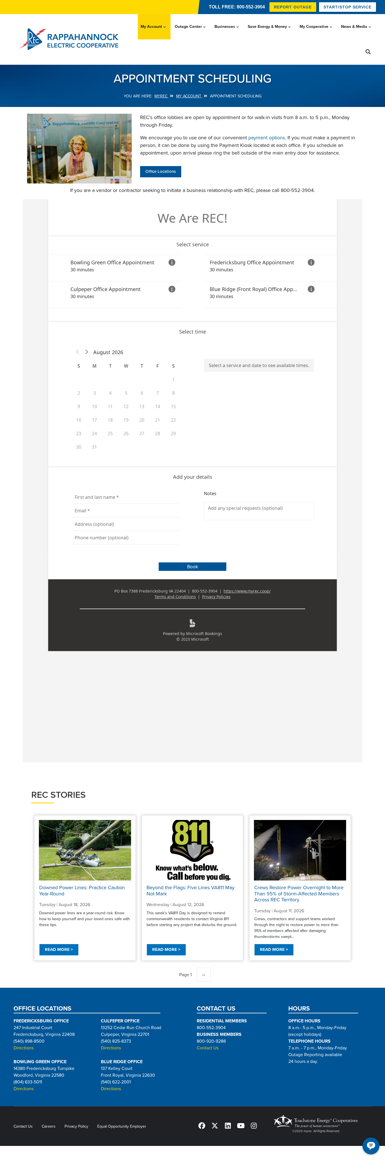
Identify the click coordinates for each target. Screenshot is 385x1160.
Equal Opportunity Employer (121, 1126)
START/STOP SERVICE (347, 7)
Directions (24, 1048)
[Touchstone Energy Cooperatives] (315, 1121)
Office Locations (160, 171)
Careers (49, 1126)
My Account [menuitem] (154, 31)
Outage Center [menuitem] (191, 31)
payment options (266, 138)
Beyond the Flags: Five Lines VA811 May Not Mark (190, 890)
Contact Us (207, 1048)
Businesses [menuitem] (227, 31)
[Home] (70, 39)
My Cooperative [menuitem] (316, 31)
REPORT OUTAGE (293, 7)
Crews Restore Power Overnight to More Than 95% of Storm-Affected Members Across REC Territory (299, 893)
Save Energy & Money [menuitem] (270, 31)
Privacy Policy (76, 1126)
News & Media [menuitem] (356, 31)
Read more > (59, 949)
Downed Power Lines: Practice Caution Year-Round (82, 890)
